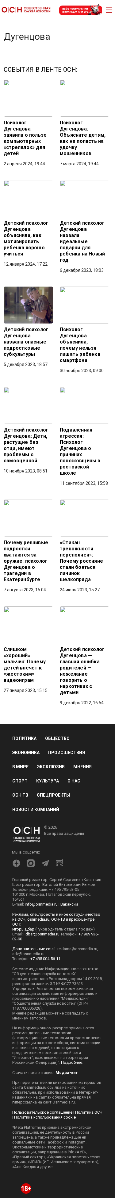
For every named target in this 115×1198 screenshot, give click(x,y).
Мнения (82, 766)
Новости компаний (35, 809)
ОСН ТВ (20, 795)
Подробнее (71, 1062)
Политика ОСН (88, 1112)
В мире (20, 766)
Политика (24, 738)
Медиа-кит (67, 1072)
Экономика (26, 752)
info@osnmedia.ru (41, 904)
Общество (57, 738)
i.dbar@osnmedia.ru (41, 934)
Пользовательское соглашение (42, 1112)
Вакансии (69, 904)
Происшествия (66, 752)
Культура (47, 780)
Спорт (20, 780)
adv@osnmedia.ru (28, 953)
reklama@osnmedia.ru (77, 949)
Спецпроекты (53, 795)
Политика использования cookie (45, 1117)
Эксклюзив (51, 766)
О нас (73, 780)
